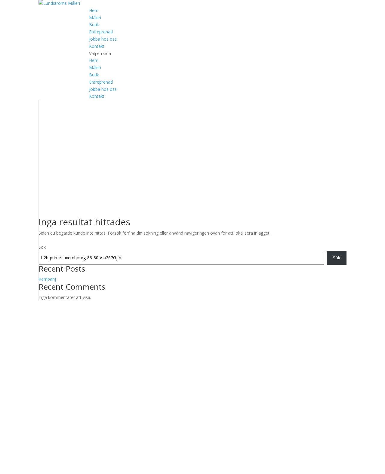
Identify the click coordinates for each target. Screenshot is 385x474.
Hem (93, 10)
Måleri (95, 17)
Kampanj (47, 279)
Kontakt (96, 46)
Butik (94, 24)
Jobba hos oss (103, 39)
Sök (42, 247)
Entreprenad (101, 32)
